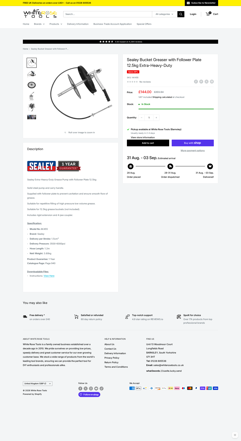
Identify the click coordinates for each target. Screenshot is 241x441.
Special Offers (144, 24)
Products (54, 24)
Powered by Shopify (32, 394)
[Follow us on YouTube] (96, 388)
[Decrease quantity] (141, 118)
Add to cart (148, 143)
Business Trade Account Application (112, 24)
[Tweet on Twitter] (207, 81)
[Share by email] (212, 81)
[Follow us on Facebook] (80, 388)
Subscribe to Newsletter (203, 3)
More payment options (193, 150)
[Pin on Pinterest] (201, 81)
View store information (143, 137)
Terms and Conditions (116, 366)
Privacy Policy (111, 357)
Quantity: (132, 117)
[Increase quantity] (156, 118)
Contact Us (110, 348)
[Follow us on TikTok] (101, 388)
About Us (109, 344)
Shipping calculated (162, 97)
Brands (38, 24)
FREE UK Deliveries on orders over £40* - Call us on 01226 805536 (57, 3)
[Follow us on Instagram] (91, 388)
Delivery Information (78, 24)
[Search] (180, 14)
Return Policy (111, 362)
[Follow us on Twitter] (86, 388)
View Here (49, 275)
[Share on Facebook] (196, 81)
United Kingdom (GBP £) (35, 383)
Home (26, 24)
